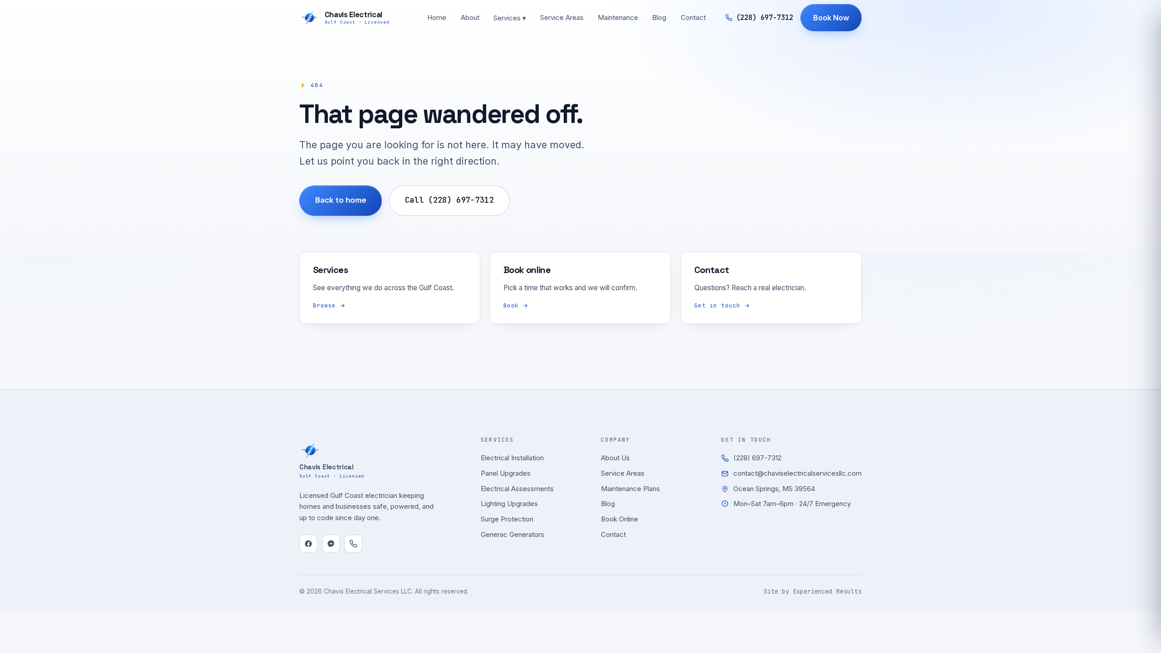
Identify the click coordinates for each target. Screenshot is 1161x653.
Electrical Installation (512, 457)
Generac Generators (512, 534)
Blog (659, 17)
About (470, 17)
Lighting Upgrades (509, 503)
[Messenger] (331, 544)
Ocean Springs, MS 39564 (774, 488)
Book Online (619, 519)
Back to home (340, 200)
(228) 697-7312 (757, 457)
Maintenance (618, 17)
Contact (693, 17)
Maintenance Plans (630, 488)
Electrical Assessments (517, 488)
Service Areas (562, 17)
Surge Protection (507, 519)
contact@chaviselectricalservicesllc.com (797, 473)
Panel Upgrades (506, 473)
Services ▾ (509, 18)
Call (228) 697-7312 (449, 200)
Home (436, 17)
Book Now (831, 17)
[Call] (353, 544)
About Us (615, 457)
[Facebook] (308, 544)
